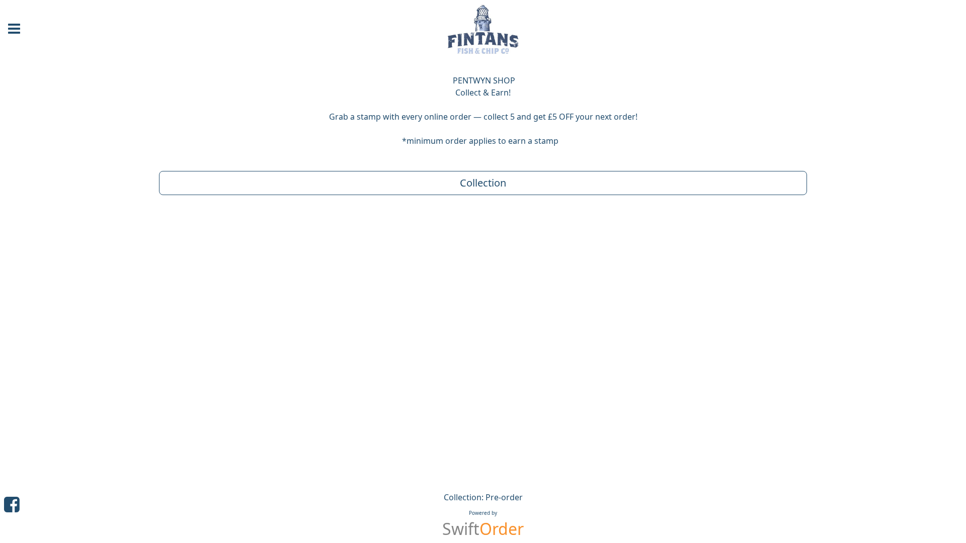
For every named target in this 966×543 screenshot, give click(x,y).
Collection (483, 183)
